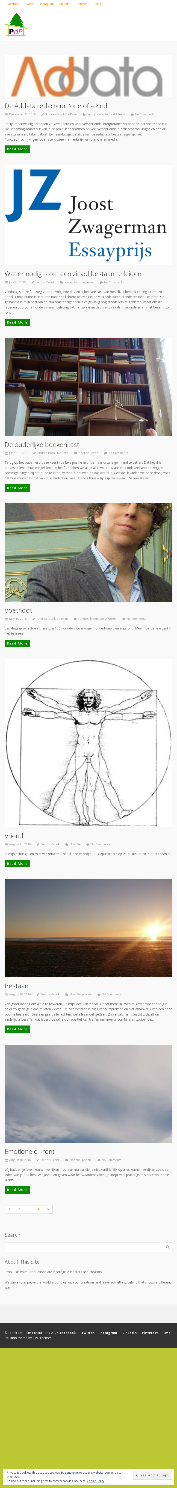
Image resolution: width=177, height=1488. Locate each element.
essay (69, 282)
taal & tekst (117, 114)
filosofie (79, 282)
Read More (17, 149)
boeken (84, 453)
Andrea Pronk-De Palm (61, 114)
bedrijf (91, 114)
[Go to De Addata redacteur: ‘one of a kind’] (88, 76)
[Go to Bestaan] (88, 928)
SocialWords (108, 619)
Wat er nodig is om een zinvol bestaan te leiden (73, 273)
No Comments (145, 114)
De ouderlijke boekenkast (42, 444)
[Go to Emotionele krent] (88, 1094)
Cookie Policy (95, 1481)
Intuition (11, 1338)
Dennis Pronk (45, 282)
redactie (103, 114)
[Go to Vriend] (88, 743)
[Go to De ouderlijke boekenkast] (88, 387)
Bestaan (16, 985)
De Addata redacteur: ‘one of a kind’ (56, 105)
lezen (94, 453)
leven (90, 282)
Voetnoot (18, 610)
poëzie (87, 994)
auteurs (83, 619)
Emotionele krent (30, 1151)
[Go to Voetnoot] (88, 552)
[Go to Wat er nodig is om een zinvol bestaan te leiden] (88, 215)
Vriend (14, 835)
